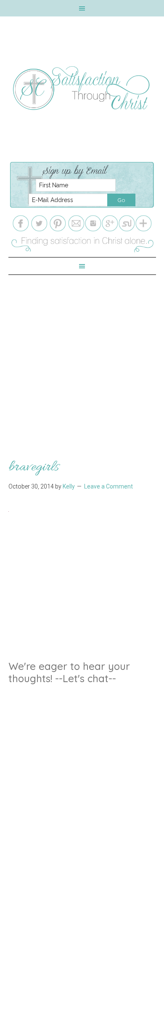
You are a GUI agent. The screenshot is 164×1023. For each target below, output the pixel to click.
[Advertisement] (82, 357)
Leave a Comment (108, 486)
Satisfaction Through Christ (82, 88)
